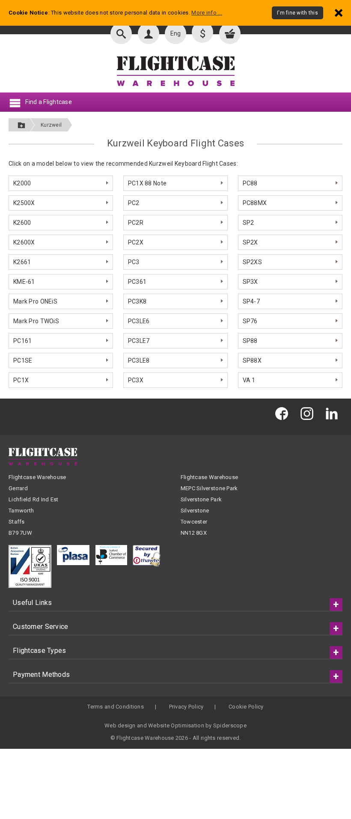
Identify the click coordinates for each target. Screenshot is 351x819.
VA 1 (249, 380)
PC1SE (22, 360)
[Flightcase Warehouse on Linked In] (333, 413)
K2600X (24, 242)
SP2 (248, 222)
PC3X (135, 380)
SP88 (250, 340)
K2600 (22, 222)
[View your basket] (230, 33)
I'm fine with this (297, 13)
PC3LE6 (139, 321)
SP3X (250, 281)
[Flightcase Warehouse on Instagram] (309, 413)
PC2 (134, 203)
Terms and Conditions (115, 706)
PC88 (250, 183)
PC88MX (255, 203)
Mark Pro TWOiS (36, 321)
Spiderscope (230, 725)
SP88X (252, 360)
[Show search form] (121, 33)
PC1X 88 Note (147, 183)
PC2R (135, 222)
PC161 (22, 340)
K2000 (22, 183)
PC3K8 (137, 301)
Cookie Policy (246, 706)
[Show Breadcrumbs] (21, 124)
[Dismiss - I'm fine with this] (338, 12)
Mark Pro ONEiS (35, 301)
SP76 (250, 321)
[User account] (148, 33)
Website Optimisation (176, 725)
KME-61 (24, 281)
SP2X (250, 242)
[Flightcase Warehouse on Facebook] (283, 413)
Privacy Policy (186, 706)
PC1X (21, 380)
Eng (175, 33)
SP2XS (252, 262)
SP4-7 (251, 301)
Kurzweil (51, 125)
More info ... (206, 12)
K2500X (24, 203)
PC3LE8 (139, 360)
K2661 (22, 262)
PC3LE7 (139, 340)
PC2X (135, 242)
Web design (120, 725)
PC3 (134, 262)
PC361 (137, 281)
